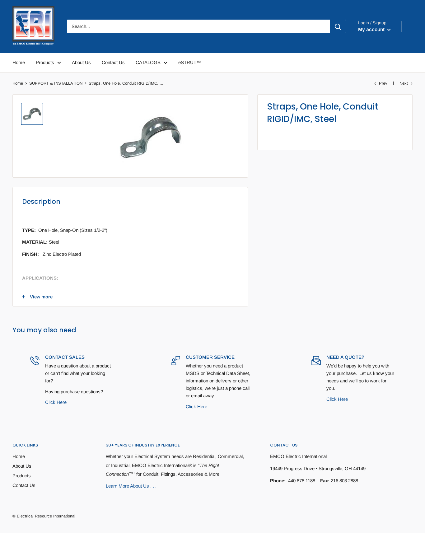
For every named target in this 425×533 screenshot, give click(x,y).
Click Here (56, 402)
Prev (383, 83)
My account (372, 29)
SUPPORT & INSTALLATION (55, 83)
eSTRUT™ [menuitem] (189, 62)
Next (403, 83)
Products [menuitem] (45, 62)
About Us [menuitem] (81, 62)
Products (21, 475)
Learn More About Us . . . (131, 486)
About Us (21, 466)
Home (17, 83)
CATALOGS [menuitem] (148, 62)
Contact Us (23, 485)
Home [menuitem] (18, 62)
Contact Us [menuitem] (113, 62)
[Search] (338, 26)
